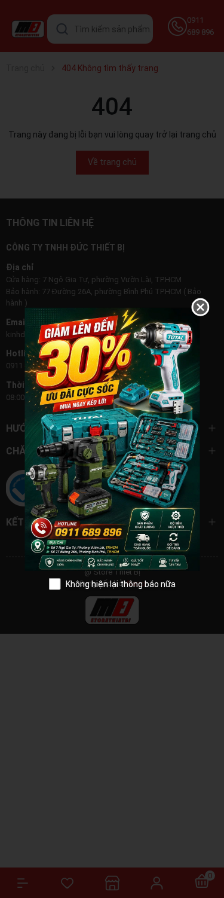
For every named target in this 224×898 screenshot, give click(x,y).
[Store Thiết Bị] (112, 438)
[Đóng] (200, 307)
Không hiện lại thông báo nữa (121, 583)
